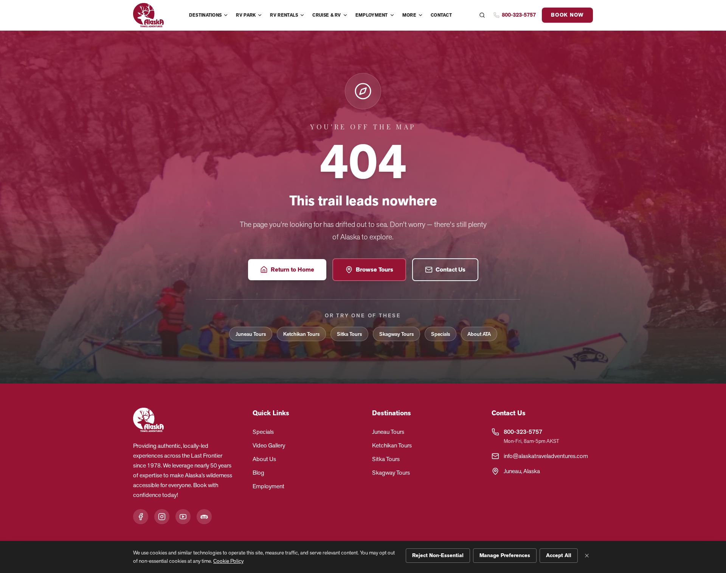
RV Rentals (284, 15)
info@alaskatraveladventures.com (546, 456)
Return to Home (292, 270)
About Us (264, 459)
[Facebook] (140, 516)
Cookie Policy (228, 560)
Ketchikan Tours (301, 334)
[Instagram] (161, 516)
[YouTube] (183, 516)
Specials (440, 334)
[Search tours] (482, 15)
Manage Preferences (504, 555)
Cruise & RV (326, 15)
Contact (441, 15)
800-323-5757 (523, 432)
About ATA (479, 334)
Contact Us (450, 270)
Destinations (205, 15)
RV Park (246, 15)
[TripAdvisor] (204, 516)
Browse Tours (374, 270)
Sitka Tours (349, 334)
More (409, 15)
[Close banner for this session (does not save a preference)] (587, 556)
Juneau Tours (251, 334)
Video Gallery (269, 445)
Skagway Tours (396, 334)
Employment (371, 15)
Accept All (558, 555)
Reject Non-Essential (438, 555)
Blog (258, 473)
